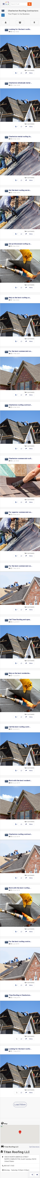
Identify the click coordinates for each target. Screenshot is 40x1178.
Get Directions (34, 1147)
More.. (31, 73)
